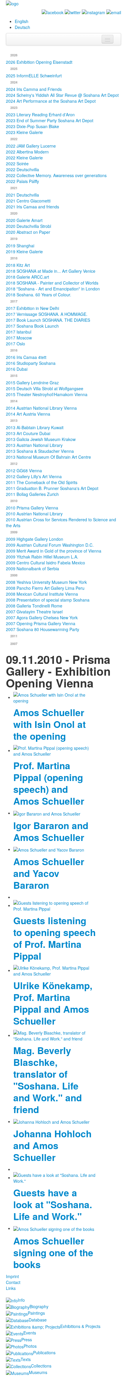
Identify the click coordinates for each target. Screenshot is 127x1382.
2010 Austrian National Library (34, 514)
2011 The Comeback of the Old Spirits (41, 482)
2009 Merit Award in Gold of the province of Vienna (53, 551)
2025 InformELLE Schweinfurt (34, 76)
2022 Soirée (17, 163)
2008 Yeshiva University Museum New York (46, 582)
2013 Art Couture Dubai (28, 433)
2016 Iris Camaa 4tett (26, 357)
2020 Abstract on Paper (28, 232)
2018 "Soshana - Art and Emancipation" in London (53, 289)
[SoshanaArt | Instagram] (93, 12)
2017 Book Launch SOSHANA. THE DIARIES (48, 320)
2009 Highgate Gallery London (34, 539)
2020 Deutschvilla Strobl (28, 226)
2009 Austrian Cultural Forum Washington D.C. (50, 545)
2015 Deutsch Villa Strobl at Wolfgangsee (44, 388)
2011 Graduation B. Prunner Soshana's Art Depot (52, 488)
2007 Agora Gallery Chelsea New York (42, 617)
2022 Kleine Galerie (24, 158)
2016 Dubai (16, 369)
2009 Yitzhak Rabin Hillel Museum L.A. (42, 557)
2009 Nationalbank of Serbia (32, 568)
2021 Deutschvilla (22, 195)
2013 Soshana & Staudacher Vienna (40, 451)
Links (11, 1288)
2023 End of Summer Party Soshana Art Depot (49, 120)
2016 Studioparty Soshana (31, 363)
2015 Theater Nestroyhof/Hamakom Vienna (46, 394)
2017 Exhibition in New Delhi (32, 308)
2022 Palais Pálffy (22, 181)
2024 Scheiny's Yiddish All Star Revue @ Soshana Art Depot (62, 95)
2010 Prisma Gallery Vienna (32, 508)
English (21, 21)
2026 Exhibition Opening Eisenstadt (39, 62)
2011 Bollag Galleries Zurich (32, 494)
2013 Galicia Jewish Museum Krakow (41, 439)
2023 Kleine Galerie (24, 132)
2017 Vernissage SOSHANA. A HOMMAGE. (46, 314)
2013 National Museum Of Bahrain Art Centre (48, 457)
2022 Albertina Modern (27, 152)
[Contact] (113, 12)
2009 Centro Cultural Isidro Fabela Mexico (45, 563)
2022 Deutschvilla (22, 169)
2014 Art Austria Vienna (28, 414)
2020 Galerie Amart (24, 220)
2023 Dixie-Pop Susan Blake (32, 126)
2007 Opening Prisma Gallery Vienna (40, 623)
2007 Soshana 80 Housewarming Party (42, 629)
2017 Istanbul (18, 332)
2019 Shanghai (20, 246)
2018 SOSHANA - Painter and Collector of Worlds (52, 283)
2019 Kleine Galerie (24, 251)
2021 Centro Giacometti (28, 201)
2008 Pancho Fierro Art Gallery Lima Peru (45, 588)
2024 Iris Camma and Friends (34, 89)
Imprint (12, 1276)
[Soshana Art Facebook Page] (53, 12)
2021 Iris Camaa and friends (32, 207)
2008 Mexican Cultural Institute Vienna (42, 594)
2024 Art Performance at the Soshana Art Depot (51, 101)
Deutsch (22, 27)
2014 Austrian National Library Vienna (41, 408)
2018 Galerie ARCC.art (27, 277)
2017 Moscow (19, 338)
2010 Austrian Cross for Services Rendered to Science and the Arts (61, 522)
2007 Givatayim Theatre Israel (34, 612)
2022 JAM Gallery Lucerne (31, 146)
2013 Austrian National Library (34, 445)
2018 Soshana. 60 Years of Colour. (38, 295)
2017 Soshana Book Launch (32, 326)
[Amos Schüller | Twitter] (73, 12)
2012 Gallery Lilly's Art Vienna (34, 476)
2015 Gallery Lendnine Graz (32, 382)
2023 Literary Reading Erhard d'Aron (40, 114)
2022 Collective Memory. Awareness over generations (56, 175)
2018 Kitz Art (18, 265)
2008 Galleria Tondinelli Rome (34, 606)
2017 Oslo (15, 344)
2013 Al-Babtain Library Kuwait (35, 427)
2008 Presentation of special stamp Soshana (47, 600)
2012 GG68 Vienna (24, 470)
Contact (13, 1282)
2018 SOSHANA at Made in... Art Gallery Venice (50, 271)
